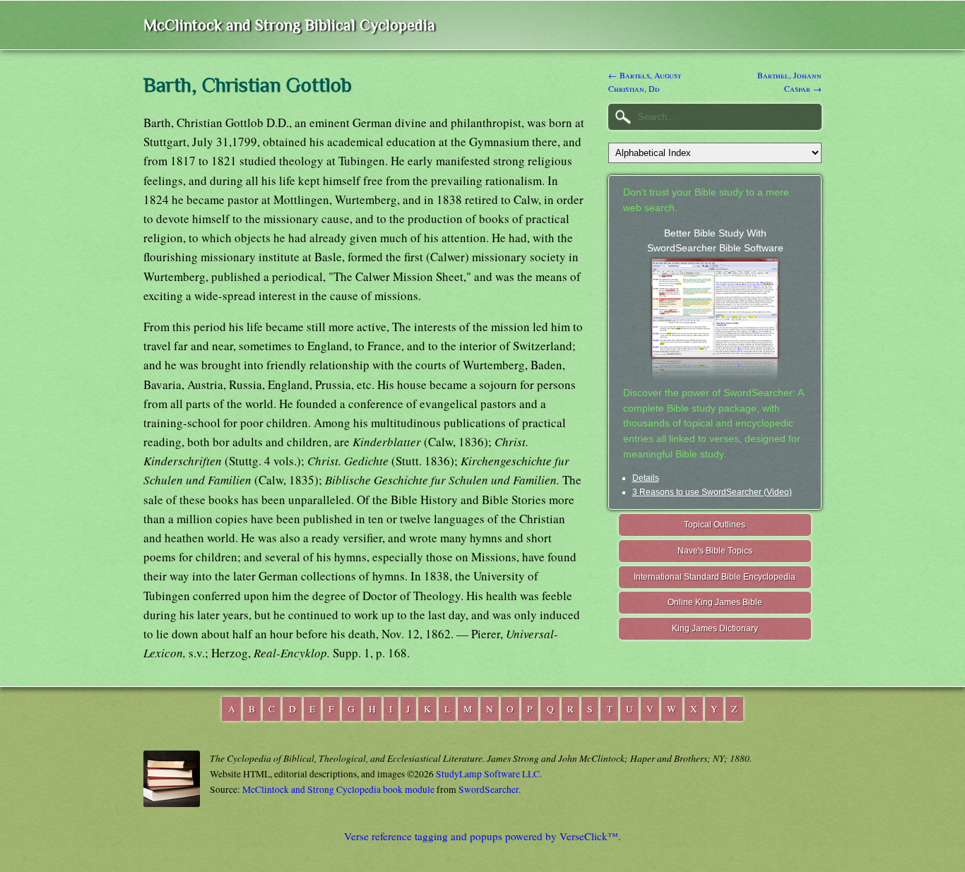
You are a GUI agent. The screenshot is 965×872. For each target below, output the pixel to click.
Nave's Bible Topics (714, 551)
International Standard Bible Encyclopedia (714, 577)
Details (645, 478)
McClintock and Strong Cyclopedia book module (338, 789)
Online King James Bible (715, 602)
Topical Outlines (714, 525)
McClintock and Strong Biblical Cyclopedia (289, 25)
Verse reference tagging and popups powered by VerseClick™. (482, 836)
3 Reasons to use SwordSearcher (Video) (712, 492)
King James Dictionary (715, 628)
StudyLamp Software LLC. (489, 774)
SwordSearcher (488, 789)
